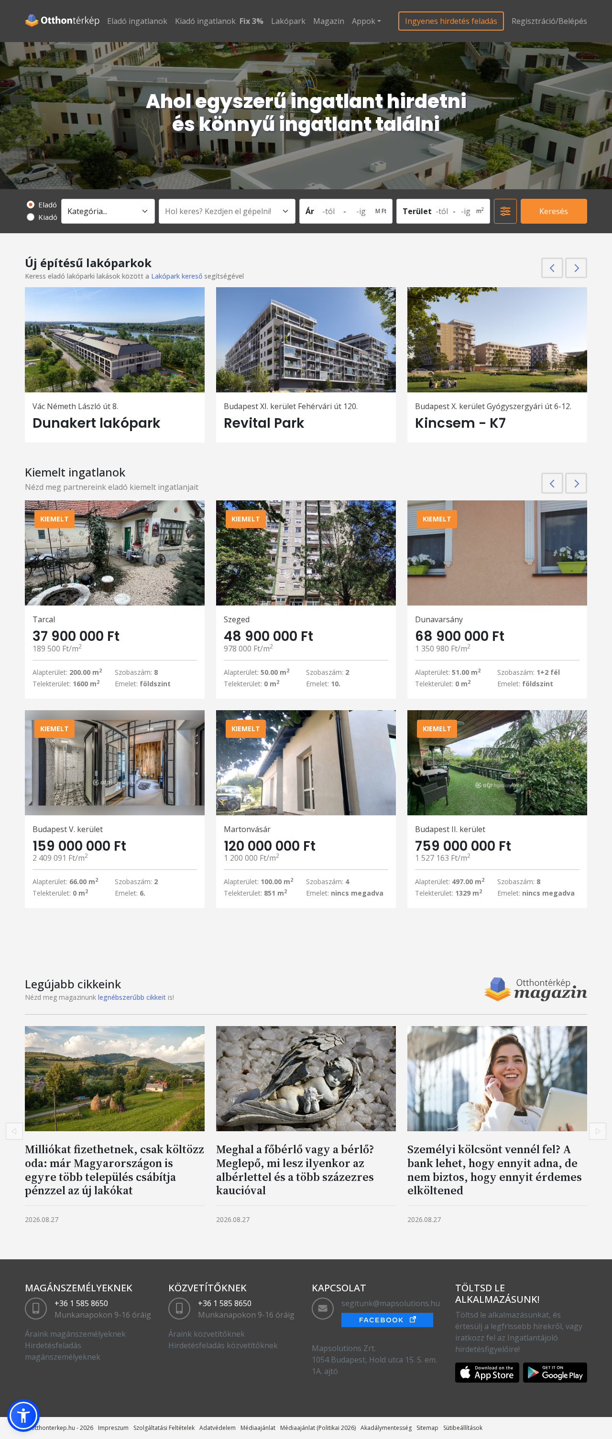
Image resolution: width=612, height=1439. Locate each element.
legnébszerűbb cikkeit (132, 997)
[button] (23, 1415)
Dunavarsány (439, 619)
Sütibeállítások (462, 1428)
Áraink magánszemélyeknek (75, 1334)
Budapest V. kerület (68, 829)
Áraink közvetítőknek (206, 1334)
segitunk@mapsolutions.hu (390, 1303)
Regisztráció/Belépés (549, 21)
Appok (363, 21)
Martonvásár (247, 829)
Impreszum (113, 1428)
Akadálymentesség (386, 1428)
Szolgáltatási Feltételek (164, 1428)
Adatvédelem (217, 1428)
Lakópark (288, 21)
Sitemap (427, 1428)
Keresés (553, 211)
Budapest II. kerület (450, 829)
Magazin (328, 21)
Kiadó (47, 217)
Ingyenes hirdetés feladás (451, 21)
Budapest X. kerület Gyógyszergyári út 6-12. (493, 406)
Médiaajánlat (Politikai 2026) (318, 1428)
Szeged (237, 619)
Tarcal (44, 619)
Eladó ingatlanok (137, 21)
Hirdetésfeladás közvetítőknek (223, 1345)
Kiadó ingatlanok (205, 21)
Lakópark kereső (176, 276)
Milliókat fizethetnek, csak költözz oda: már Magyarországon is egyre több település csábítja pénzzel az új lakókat (114, 1169)
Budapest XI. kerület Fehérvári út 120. (291, 406)
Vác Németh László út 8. (75, 406)
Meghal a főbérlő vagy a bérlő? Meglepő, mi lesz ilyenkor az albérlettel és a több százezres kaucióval (295, 1169)
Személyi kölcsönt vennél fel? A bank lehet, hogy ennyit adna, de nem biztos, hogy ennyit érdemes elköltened (494, 1169)
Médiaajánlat (257, 1428)
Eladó (47, 204)
